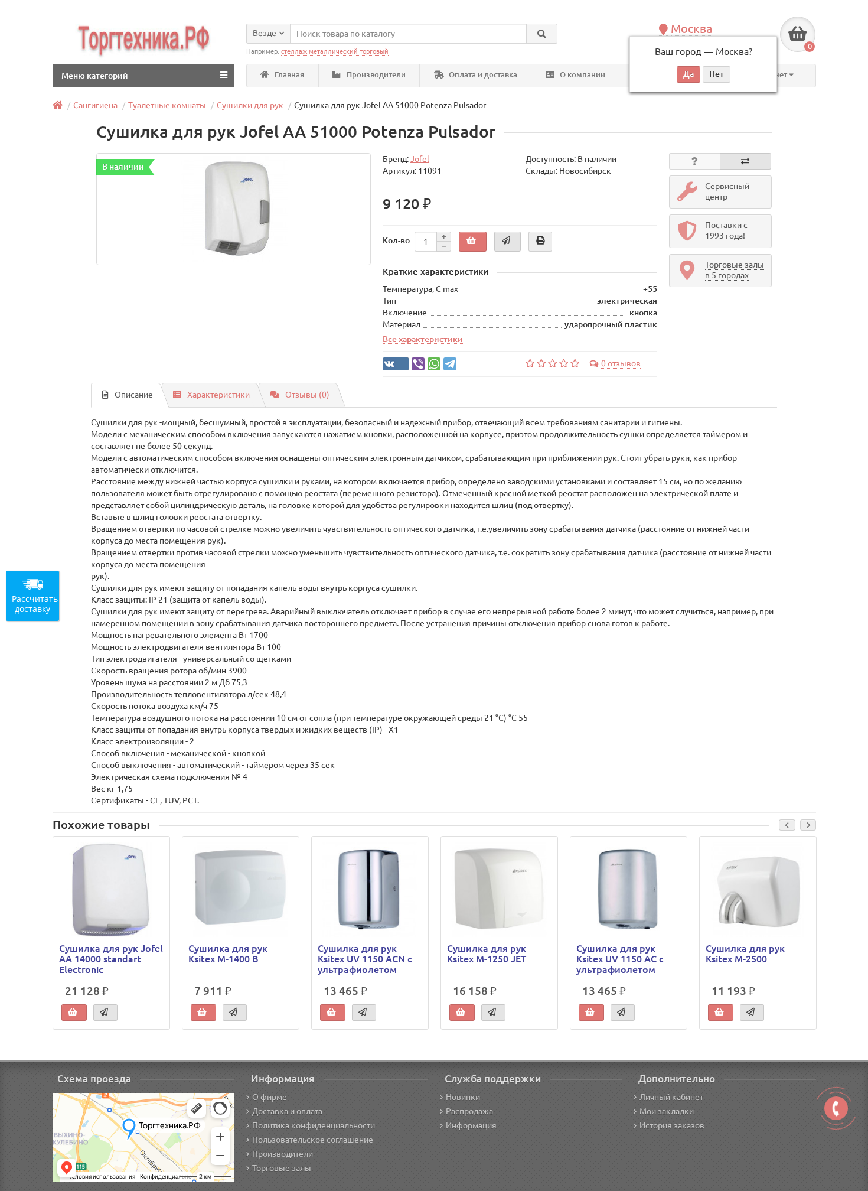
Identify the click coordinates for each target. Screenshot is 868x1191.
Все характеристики (423, 339)
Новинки (463, 1097)
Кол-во (396, 240)
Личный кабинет (671, 1097)
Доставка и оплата (287, 1111)
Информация (471, 1125)
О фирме (269, 1097)
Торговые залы (281, 1168)
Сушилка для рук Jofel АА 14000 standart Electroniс (111, 959)
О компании (581, 74)
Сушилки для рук (250, 105)
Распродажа (469, 1111)
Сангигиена (95, 105)
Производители (375, 74)
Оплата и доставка (482, 74)
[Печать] (540, 242)
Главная (288, 74)
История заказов (671, 1125)
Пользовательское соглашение (312, 1139)
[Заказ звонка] (836, 1108)
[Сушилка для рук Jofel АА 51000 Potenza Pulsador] (233, 209)
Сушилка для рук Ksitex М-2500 (745, 953)
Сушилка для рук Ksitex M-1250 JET (486, 953)
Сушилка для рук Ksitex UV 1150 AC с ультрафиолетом (620, 959)
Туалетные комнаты (167, 105)
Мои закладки (666, 1111)
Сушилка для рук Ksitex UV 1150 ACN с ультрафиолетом (365, 959)
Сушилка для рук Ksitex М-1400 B (227, 953)
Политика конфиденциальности (313, 1125)
